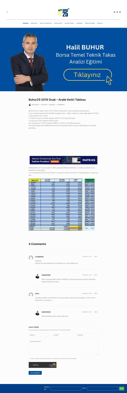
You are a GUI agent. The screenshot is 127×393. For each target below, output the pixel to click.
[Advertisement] (63, 143)
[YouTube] (117, 12)
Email (56, 335)
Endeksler (34, 23)
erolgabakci (39, 256)
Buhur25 (25, 23)
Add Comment (35, 341)
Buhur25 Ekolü (69, 23)
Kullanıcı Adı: (47, 388)
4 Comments (61, 104)
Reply (95, 256)
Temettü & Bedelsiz (46, 23)
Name (32, 335)
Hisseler (99, 23)
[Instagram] (114, 12)
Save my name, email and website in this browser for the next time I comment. (54, 358)
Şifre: (84, 388)
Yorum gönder (35, 373)
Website (80, 335)
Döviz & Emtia (58, 23)
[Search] (7, 12)
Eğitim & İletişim (90, 23)
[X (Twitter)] (120, 12)
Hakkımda (79, 23)
